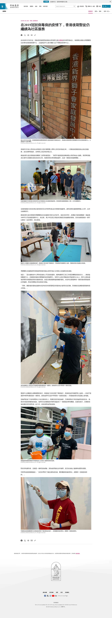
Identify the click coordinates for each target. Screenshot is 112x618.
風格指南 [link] (78, 553)
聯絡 (100, 11)
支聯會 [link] (60, 40)
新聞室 (4, 11)
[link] (21, 540)
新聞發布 (90, 11)
